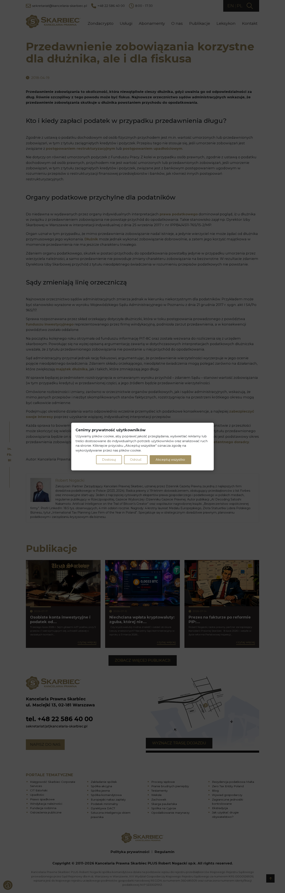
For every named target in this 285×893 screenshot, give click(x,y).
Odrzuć (135, 459)
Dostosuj (109, 459)
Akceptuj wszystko (170, 459)
